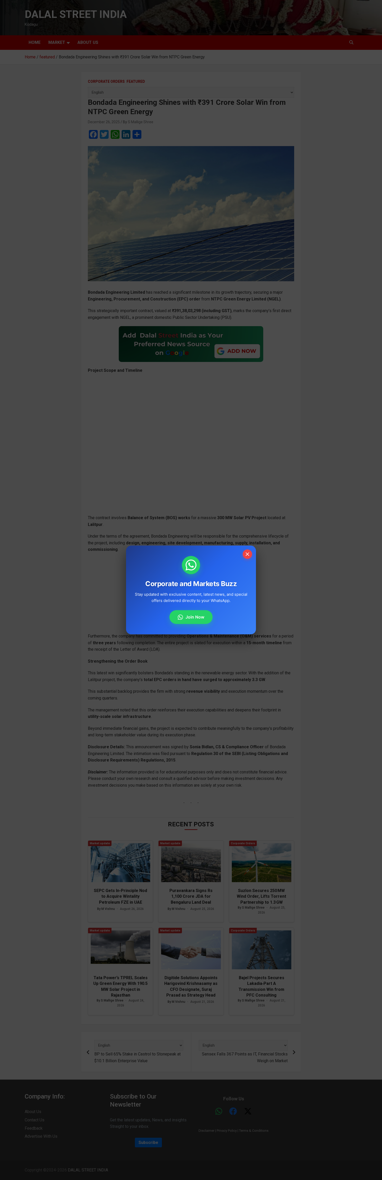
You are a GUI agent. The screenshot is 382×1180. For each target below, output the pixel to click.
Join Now (195, 617)
